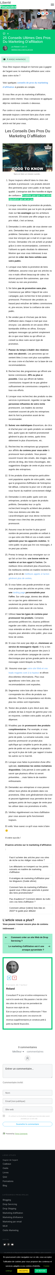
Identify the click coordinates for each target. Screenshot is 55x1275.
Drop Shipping (9, 1208)
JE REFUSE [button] (40, 1271)
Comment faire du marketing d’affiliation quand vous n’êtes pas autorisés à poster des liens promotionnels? (29, 890)
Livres (6, 1172)
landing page (19, 592)
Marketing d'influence (13, 1217)
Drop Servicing (10, 1204)
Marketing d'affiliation (22, 49)
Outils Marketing (10, 1230)
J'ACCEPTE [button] (23, 1271)
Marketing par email (12, 1221)
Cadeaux (7, 1164)
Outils (5, 1168)
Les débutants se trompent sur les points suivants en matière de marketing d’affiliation (28, 869)
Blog (5, 1185)
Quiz (5, 1177)
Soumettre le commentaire (27, 1124)
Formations (8, 1181)
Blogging (7, 1200)
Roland (16, 47)
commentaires (35, 1051)
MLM (5, 1226)
